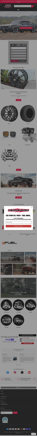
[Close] (32, 207)
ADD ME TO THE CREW (18, 226)
